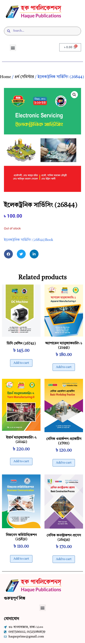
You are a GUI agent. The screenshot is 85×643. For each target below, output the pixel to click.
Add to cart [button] (21, 363)
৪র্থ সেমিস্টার (24, 77)
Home (5, 77)
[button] (13, 47)
